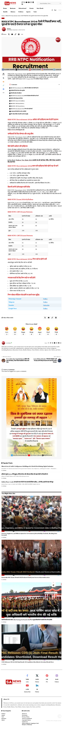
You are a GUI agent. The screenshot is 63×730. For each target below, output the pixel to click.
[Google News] (29, 2)
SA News (9, 28)
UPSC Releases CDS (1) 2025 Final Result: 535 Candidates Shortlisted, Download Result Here (28, 662)
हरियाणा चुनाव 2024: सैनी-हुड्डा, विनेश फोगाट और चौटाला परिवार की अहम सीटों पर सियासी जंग (25, 474)
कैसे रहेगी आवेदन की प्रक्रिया (16, 93)
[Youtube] (27, 688)
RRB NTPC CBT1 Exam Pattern (17, 103)
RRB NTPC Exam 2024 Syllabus (18, 100)
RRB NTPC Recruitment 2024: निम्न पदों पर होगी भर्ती (22, 108)
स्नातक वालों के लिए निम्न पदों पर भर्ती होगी (18, 111)
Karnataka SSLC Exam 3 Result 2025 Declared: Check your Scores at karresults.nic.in (26, 577)
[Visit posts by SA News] (4, 29)
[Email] (12, 34)
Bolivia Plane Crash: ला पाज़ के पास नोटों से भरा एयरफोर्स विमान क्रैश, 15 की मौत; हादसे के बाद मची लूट (27, 482)
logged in (12, 371)
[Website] (48, 343)
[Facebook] (22, 2)
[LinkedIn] (22, 4)
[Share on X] (8, 34)
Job (3, 18)
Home (3, 15)
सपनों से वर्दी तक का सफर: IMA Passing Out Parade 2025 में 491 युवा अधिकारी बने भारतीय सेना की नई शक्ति (27, 619)
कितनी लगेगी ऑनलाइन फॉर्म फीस (17, 98)
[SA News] (10, 3)
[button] (55, 10)
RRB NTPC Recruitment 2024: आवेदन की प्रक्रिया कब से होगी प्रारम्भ (24, 87)
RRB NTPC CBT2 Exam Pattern (17, 106)
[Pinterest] (33, 2)
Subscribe (46, 305)
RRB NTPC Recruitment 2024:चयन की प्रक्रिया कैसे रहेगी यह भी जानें (25, 95)
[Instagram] (31, 2)
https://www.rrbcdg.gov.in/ (16, 129)
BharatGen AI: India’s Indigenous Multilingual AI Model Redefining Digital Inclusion (27, 466)
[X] (24, 2)
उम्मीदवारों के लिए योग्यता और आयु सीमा (18, 90)
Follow (45, 299)
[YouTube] (26, 2)
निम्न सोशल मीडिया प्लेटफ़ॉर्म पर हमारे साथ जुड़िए (19, 113)
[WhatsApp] (60, 343)
